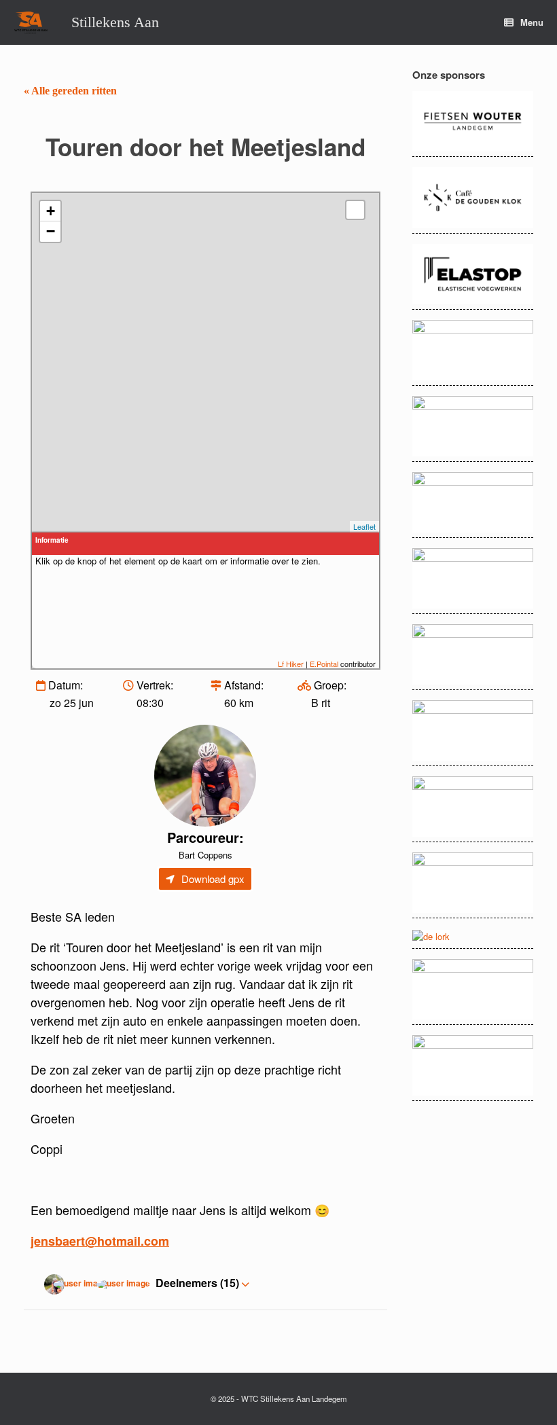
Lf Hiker (291, 663)
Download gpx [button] (213, 878)
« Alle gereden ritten (70, 90)
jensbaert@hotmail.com (100, 1241)
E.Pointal (324, 663)
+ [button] (50, 210)
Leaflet (364, 526)
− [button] (50, 231)
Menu (531, 22)
